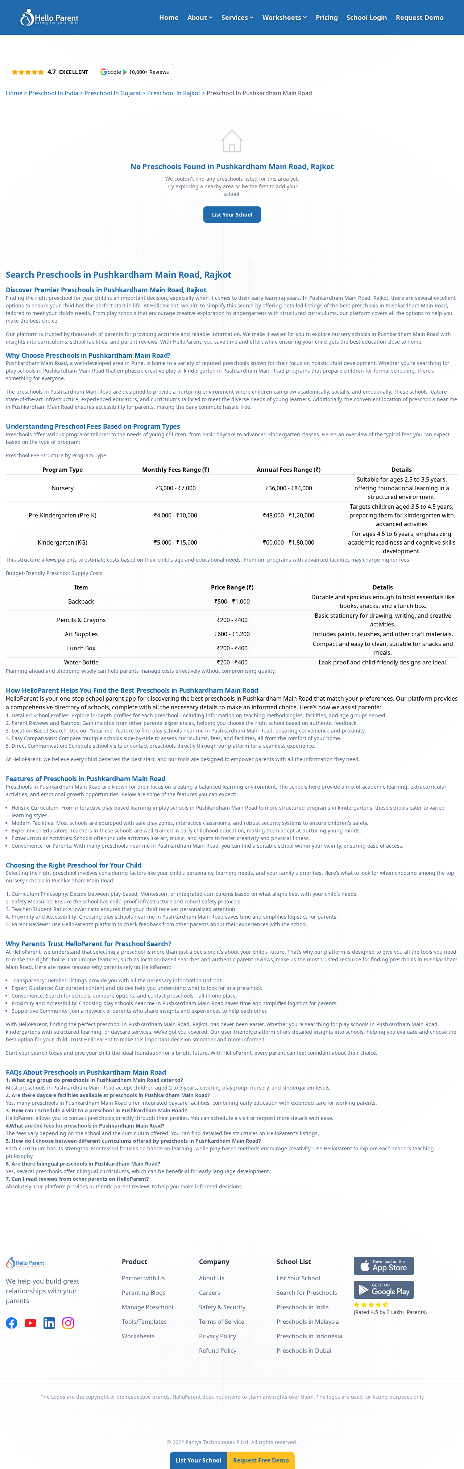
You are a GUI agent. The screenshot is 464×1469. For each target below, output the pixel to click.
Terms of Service (221, 1322)
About (197, 17)
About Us (211, 1278)
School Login (367, 17)
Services (234, 17)
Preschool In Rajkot (173, 93)
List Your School (232, 214)
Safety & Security (222, 1307)
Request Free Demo (261, 1460)
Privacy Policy (217, 1336)
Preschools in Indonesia (309, 1336)
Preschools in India (303, 1307)
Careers (209, 1293)
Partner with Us (143, 1278)
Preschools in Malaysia (308, 1322)
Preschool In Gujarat (112, 93)
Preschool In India (53, 93)
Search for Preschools (307, 1293)
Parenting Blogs (144, 1293)
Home (169, 17)
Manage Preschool (147, 1307)
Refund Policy (217, 1351)
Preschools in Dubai (304, 1351)
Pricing (327, 17)
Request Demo (420, 17)
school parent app (111, 698)
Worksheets (281, 17)
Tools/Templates (144, 1322)
